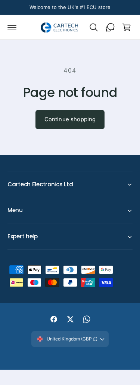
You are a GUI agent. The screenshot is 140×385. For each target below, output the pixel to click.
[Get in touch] (110, 27)
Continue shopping (70, 119)
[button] (12, 27)
